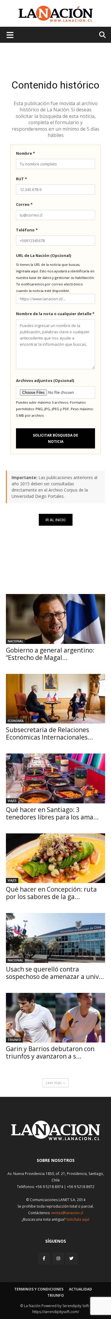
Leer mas (53, 1082)
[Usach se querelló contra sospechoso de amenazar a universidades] (55, 938)
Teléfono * (27, 230)
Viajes (12, 801)
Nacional (15, 641)
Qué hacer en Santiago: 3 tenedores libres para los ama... (52, 813)
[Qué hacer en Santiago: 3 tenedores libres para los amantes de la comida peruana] (55, 778)
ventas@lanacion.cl (67, 1212)
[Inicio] (55, 1138)
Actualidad (80, 1289)
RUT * (21, 178)
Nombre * (25, 153)
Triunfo (14, 1040)
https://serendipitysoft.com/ (55, 1311)
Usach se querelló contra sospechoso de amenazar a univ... (55, 973)
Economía (16, 721)
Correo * (24, 204)
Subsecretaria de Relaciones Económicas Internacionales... (49, 733)
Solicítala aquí (77, 1219)
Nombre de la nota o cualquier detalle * (55, 313)
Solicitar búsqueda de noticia (55, 438)
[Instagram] (58, 1258)
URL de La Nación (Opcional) (43, 255)
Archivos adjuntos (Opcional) (45, 380)
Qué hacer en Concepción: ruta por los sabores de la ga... (51, 893)
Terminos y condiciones (38, 1289)
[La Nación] (56, 14)
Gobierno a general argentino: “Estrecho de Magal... (50, 654)
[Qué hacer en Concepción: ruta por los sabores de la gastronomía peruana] (55, 858)
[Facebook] (44, 1258)
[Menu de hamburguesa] (10, 35)
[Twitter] (71, 1258)
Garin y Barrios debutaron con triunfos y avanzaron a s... (50, 1052)
